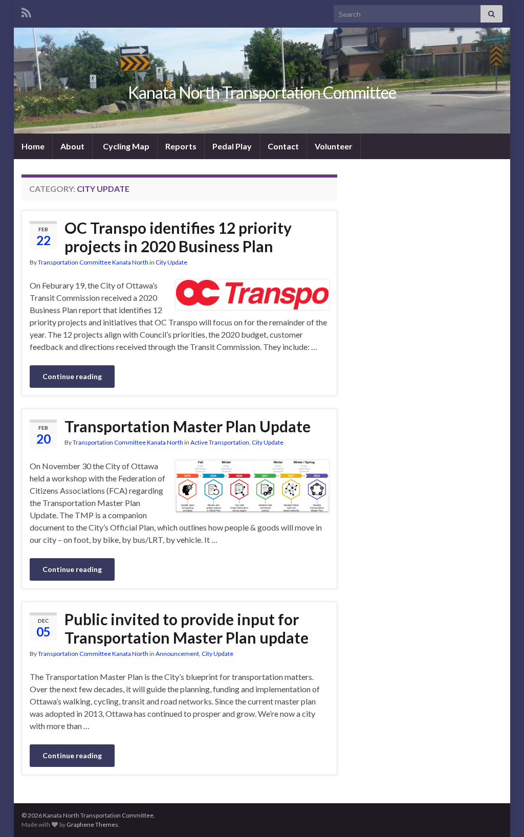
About (72, 146)
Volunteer (334, 146)
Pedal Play (232, 146)
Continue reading (72, 376)
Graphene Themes (92, 824)
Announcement (177, 653)
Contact (283, 146)
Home (33, 146)
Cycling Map (125, 146)
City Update (171, 262)
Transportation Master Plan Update (187, 426)
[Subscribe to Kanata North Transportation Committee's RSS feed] (26, 11)
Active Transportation (219, 442)
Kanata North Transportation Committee (262, 92)
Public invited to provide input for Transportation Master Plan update (186, 628)
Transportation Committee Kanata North (93, 262)
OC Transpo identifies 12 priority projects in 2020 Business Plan (178, 236)
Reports (180, 146)
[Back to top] (501, 814)
